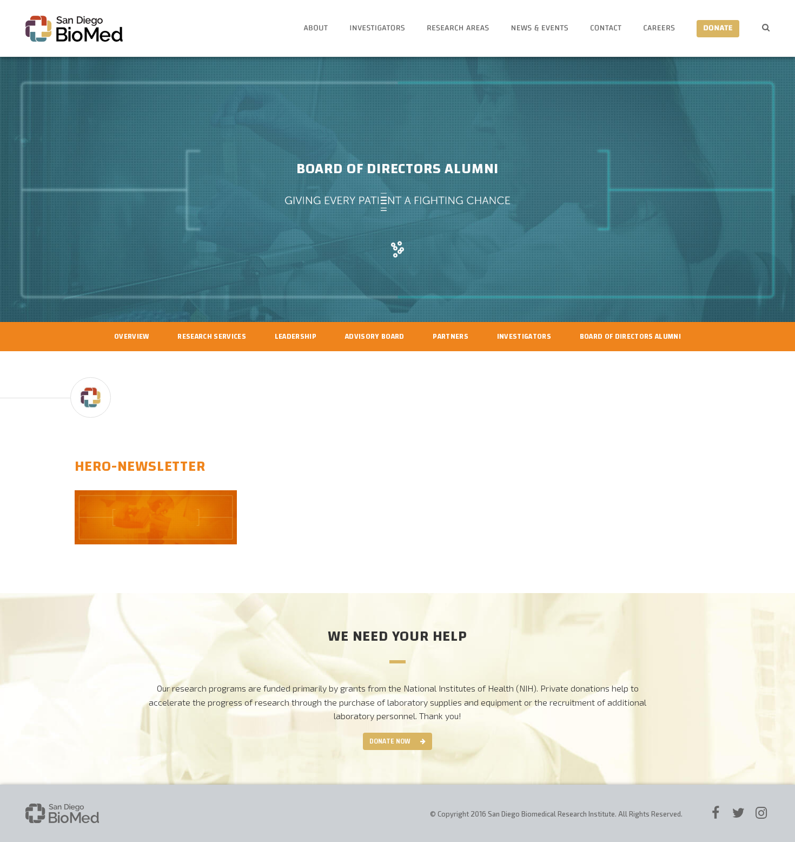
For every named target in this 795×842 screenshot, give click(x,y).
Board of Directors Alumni (630, 336)
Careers (659, 28)
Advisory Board (375, 336)
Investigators (377, 28)
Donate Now (389, 741)
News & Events (539, 28)
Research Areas (458, 28)
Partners (450, 336)
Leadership (295, 336)
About (315, 28)
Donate (718, 28)
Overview (131, 336)
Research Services (211, 336)
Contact (605, 28)
